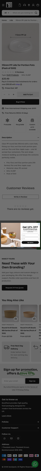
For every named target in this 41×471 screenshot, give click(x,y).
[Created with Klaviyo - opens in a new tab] (20, 247)
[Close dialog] (39, 224)
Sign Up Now (30, 242)
